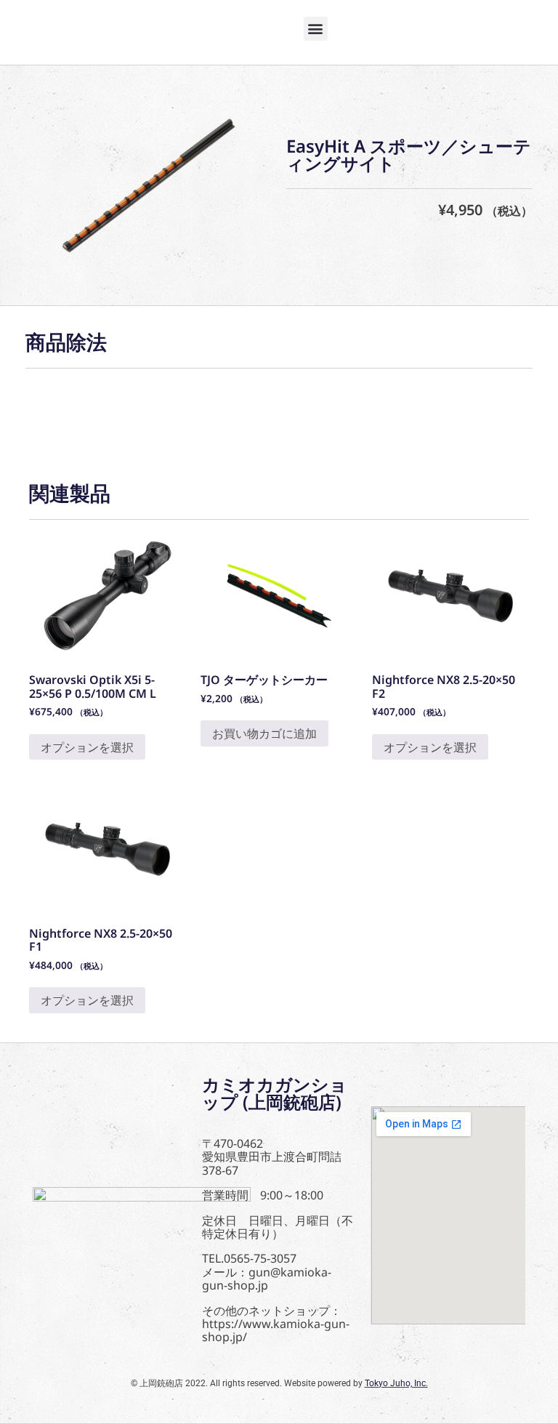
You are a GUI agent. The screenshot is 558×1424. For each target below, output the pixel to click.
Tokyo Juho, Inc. (396, 1383)
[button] (316, 29)
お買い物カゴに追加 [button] (264, 733)
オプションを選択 (87, 747)
